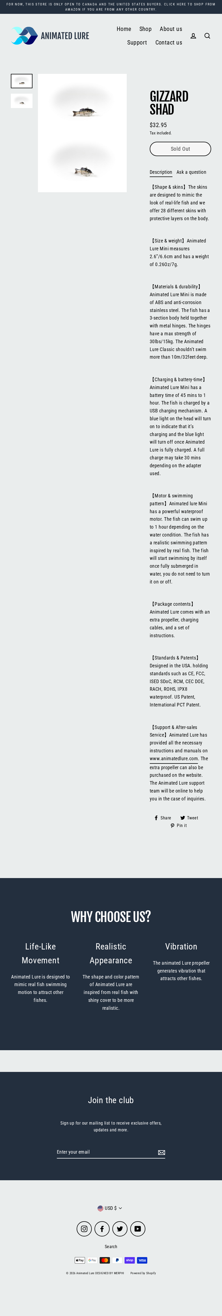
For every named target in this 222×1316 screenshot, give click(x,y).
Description (161, 172)
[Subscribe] (160, 1152)
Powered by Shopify (143, 1273)
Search (111, 1246)
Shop (145, 29)
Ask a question (191, 172)
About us (171, 29)
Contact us (168, 42)
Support (137, 42)
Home (124, 29)
